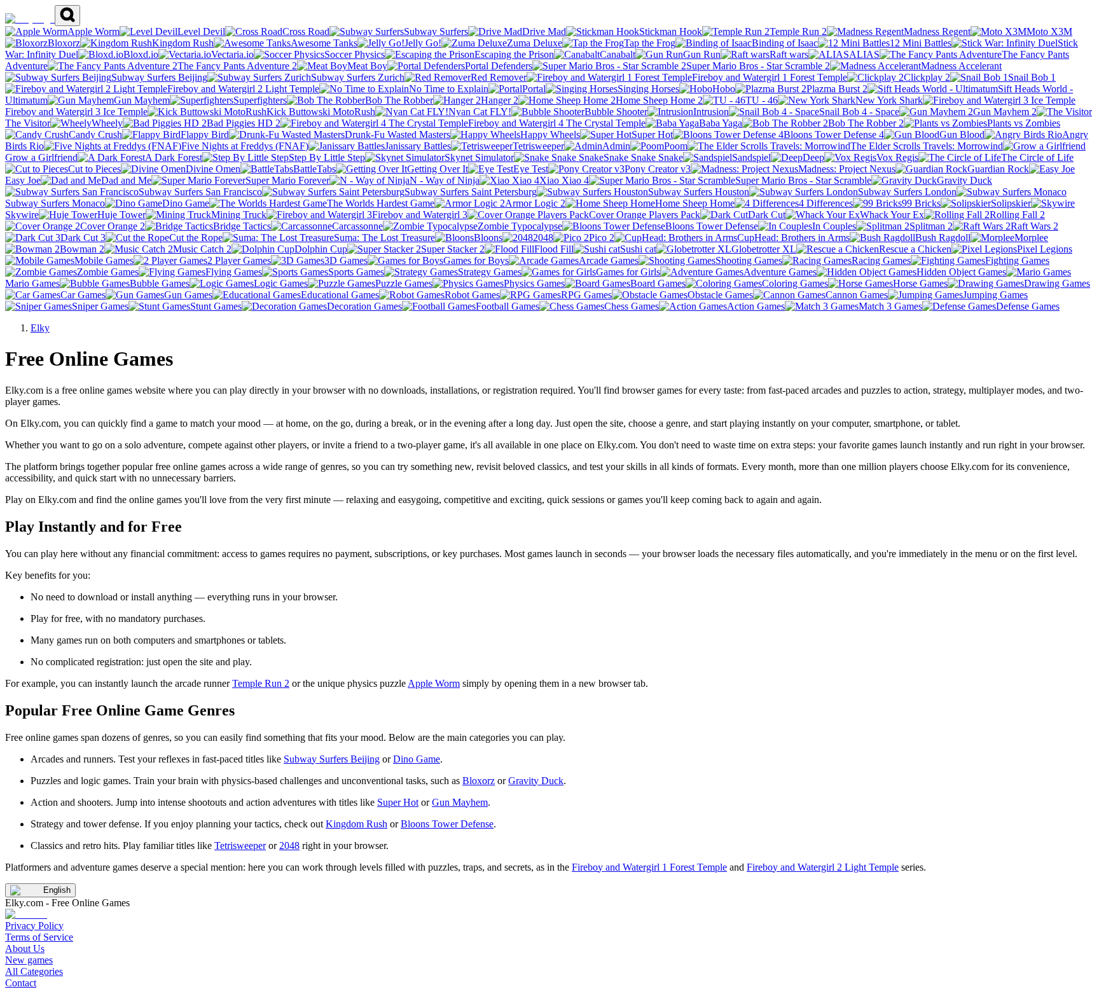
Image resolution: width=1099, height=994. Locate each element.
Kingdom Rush (356, 823)
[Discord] (26, 914)
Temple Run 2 (260, 683)
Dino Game (416, 759)
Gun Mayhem (460, 802)
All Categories (34, 971)
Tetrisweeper (240, 845)
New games (29, 960)
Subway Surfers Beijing (332, 759)
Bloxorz (478, 780)
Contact (20, 982)
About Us (25, 948)
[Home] (30, 18)
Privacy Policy (34, 925)
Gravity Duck (535, 780)
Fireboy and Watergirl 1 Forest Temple (649, 867)
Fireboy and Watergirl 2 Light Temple (823, 867)
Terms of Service (39, 937)
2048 (289, 845)
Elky (40, 327)
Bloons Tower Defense (447, 823)
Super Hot (397, 802)
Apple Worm (434, 683)
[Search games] (67, 15)
